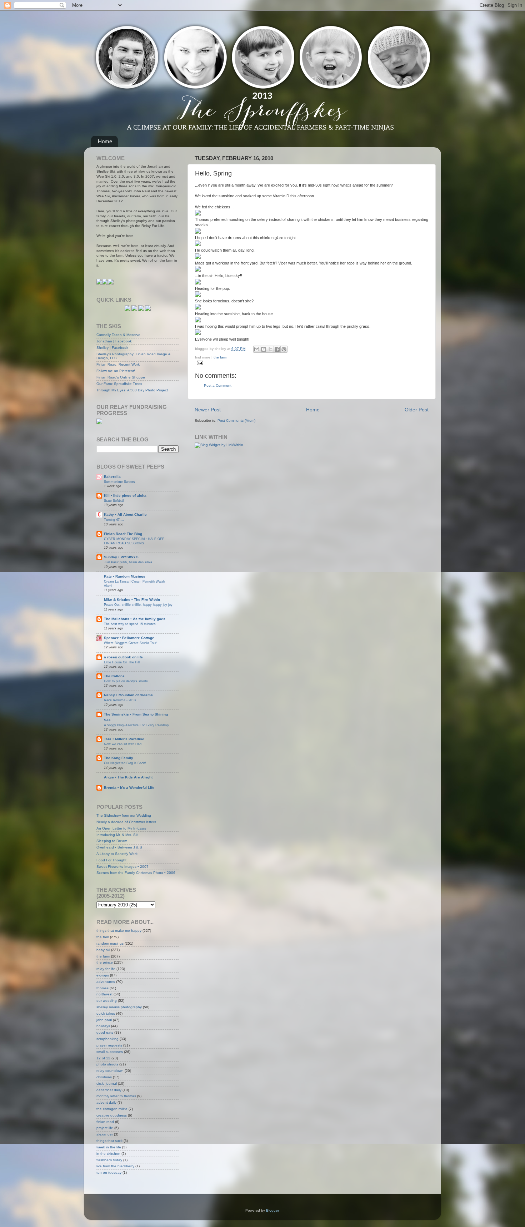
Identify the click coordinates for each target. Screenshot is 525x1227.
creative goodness (111, 1115)
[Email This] (256, 349)
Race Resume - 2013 (120, 700)
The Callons (114, 676)
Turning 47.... (114, 519)
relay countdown (110, 1071)
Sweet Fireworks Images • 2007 (122, 867)
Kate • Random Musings (124, 576)
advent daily (106, 1102)
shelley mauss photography (119, 1007)
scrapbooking (107, 1039)
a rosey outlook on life (123, 657)
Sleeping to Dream (111, 841)
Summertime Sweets (119, 482)
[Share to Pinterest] (284, 349)
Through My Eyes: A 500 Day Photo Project (132, 390)
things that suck (109, 1141)
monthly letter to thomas (116, 1096)
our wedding (106, 1001)
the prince (104, 962)
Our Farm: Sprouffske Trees (119, 384)
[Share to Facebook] (277, 349)
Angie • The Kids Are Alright (128, 777)
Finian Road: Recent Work (118, 364)
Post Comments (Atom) (236, 420)
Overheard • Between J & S (119, 847)
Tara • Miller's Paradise (124, 739)
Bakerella (112, 477)
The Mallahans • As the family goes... (136, 619)
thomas (102, 988)
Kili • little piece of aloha (125, 496)
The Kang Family (118, 758)
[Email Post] (199, 363)
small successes (109, 1052)
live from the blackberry (115, 1166)
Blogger (272, 1210)
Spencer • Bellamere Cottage (129, 638)
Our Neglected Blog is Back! (125, 763)
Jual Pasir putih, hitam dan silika (128, 562)
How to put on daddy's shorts (126, 681)
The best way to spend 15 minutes (130, 624)
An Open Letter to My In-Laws (121, 828)
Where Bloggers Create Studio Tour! (131, 643)
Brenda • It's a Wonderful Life (129, 788)
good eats (104, 1032)
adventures (105, 982)
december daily (108, 1090)
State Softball (114, 501)
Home (105, 141)
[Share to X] (270, 349)
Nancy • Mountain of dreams (128, 695)
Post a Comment (217, 385)
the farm (220, 357)
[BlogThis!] (263, 349)
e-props (102, 975)
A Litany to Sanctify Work (117, 854)
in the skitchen (108, 1154)
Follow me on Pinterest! (115, 371)
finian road (105, 1122)
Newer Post (208, 409)
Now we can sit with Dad (122, 744)
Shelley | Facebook (112, 348)
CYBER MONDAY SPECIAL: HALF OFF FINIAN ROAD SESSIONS (134, 541)
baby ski (103, 950)
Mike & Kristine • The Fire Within (132, 600)
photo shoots (107, 1064)
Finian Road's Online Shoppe (120, 377)
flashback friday (109, 1160)
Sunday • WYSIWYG (121, 557)
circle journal (106, 1083)
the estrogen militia (112, 1109)
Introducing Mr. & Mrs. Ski (117, 835)
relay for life (105, 969)
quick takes (105, 1013)
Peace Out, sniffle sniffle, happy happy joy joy (138, 605)
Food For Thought (111, 860)
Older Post (417, 409)
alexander (104, 1134)
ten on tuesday (108, 1172)
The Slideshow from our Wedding (123, 815)
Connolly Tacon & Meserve (118, 335)
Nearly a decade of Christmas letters (126, 822)
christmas (104, 1077)
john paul (104, 1020)
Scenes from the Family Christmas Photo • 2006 (135, 873)
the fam (102, 937)
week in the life (108, 1147)
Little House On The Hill (122, 662)
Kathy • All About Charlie (125, 514)
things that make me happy (118, 930)
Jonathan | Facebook (114, 341)
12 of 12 (103, 1058)
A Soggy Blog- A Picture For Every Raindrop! (137, 725)
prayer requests (109, 1045)
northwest (104, 994)
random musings (110, 943)
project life (104, 1128)
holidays (103, 1026)
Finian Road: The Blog (123, 534)
